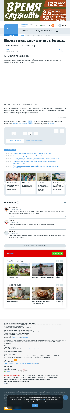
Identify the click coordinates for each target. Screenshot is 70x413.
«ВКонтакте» (23, 124)
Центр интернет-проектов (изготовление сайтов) (16, 381)
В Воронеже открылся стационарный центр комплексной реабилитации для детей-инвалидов (43, 186)
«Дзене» (30, 124)
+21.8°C (36, 25)
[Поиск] (63, 31)
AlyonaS (11, 220)
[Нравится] (8, 132)
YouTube (27, 363)
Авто (28, 35)
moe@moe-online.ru (25, 337)
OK (35, 405)
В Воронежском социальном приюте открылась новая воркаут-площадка (28, 184)
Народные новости (43, 31)
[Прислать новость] (52, 25)
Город (22, 35)
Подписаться (57, 253)
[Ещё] (57, 31)
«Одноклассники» (19, 363)
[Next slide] (65, 183)
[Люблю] (19, 132)
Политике (42, 399)
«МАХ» (30, 121)
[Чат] (65, 397)
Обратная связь (31, 375)
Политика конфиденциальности (12, 379)
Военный (12, 231)
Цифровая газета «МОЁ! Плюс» (12, 375)
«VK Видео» (50, 124)
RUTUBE (31, 363)
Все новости (16, 377)
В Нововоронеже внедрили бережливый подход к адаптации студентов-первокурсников (13, 186)
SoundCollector (13, 207)
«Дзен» (6, 363)
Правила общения (52, 377)
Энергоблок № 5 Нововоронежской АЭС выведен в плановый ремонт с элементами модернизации (58, 186)
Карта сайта (7, 377)
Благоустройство (38, 35)
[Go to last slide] (4, 183)
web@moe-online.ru (16, 337)
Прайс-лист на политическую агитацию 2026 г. (33, 377)
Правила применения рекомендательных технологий (36, 379)
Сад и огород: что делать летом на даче (48, 375)
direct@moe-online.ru (11, 353)
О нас (23, 375)
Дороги (48, 35)
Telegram (15, 124)
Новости (24, 31)
